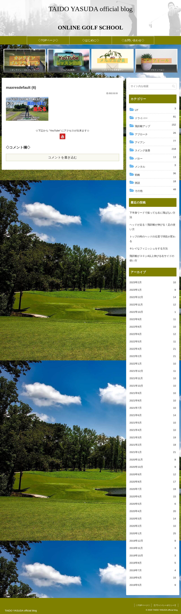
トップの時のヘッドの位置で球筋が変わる (152, 238)
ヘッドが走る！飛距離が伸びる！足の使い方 (152, 227)
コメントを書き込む (62, 157)
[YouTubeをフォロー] (62, 136)
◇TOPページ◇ (143, 605)
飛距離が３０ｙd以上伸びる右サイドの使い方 (152, 258)
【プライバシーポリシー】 (165, 605)
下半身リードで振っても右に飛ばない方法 (152, 215)
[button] (173, 86)
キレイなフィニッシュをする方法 (149, 248)
